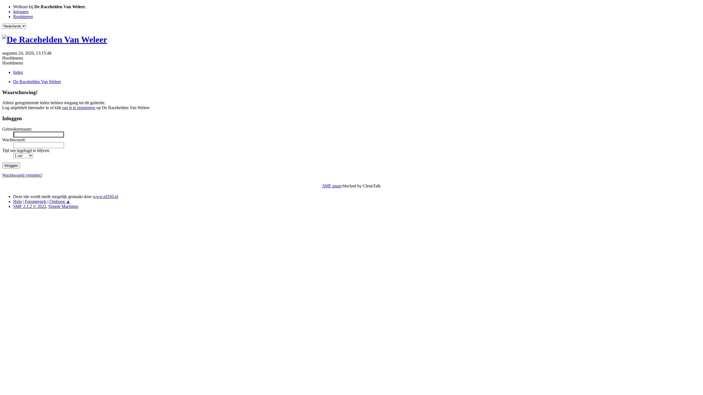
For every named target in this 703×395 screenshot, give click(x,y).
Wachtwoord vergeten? (22, 175)
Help (17, 201)
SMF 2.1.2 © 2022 (29, 206)
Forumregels (35, 201)
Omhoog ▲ (59, 201)
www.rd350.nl (105, 196)
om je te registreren (78, 107)
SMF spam (331, 186)
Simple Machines (63, 206)
